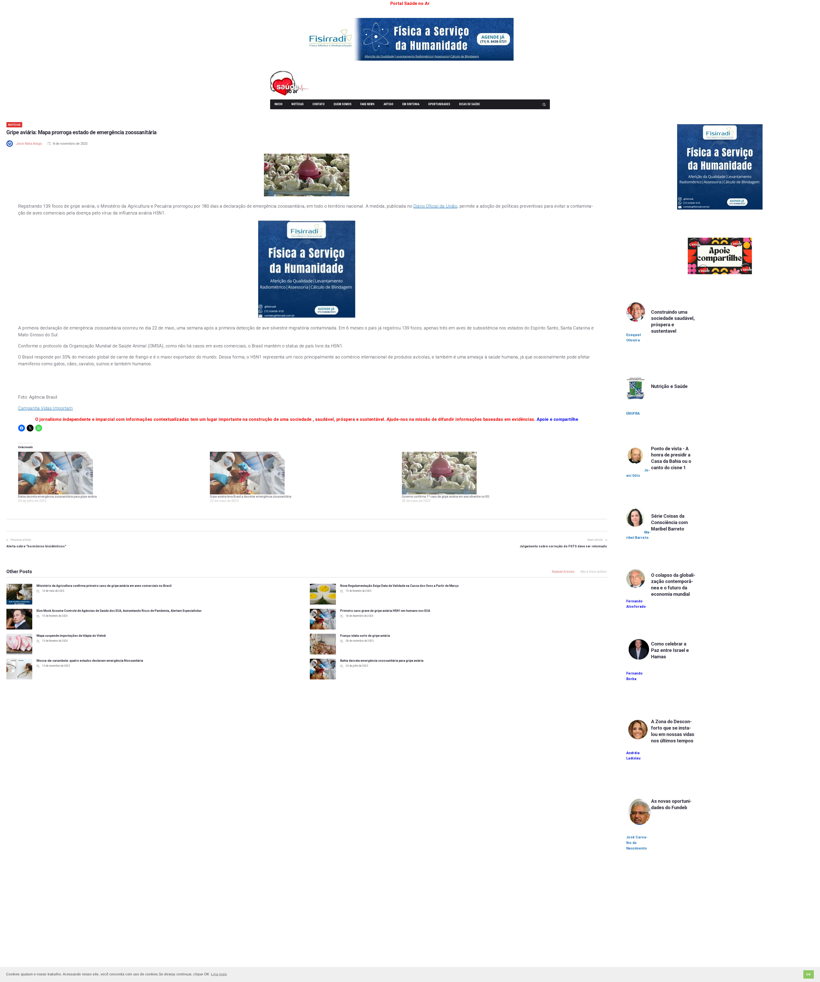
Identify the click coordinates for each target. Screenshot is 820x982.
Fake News (367, 104)
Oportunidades (439, 104)
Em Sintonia (410, 104)
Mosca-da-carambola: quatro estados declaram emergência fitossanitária (90, 660)
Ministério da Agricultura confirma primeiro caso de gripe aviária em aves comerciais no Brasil (104, 585)
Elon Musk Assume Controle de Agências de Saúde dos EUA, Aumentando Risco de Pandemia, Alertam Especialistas (119, 610)
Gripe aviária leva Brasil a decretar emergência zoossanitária (250, 496)
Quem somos (342, 104)
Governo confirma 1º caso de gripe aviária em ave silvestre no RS (445, 496)
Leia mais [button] (219, 974)
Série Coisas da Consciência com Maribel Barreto (669, 522)
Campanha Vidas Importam (45, 408)
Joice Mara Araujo (29, 144)
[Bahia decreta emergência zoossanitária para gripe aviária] (112, 473)
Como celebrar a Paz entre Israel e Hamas (670, 650)
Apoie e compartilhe (557, 419)
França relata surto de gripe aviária (365, 635)
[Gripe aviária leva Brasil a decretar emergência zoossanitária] (303, 473)
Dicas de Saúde (469, 104)
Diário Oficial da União (435, 206)
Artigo (388, 104)
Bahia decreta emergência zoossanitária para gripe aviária (57, 496)
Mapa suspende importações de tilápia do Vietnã (71, 635)
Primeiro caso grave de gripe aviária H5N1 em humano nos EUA (385, 610)
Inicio (278, 104)
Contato (318, 104)
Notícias (297, 104)
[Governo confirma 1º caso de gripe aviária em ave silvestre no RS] (495, 473)
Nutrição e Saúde (669, 386)
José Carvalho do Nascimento (636, 842)
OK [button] (808, 974)
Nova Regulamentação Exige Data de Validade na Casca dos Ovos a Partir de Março (399, 585)
